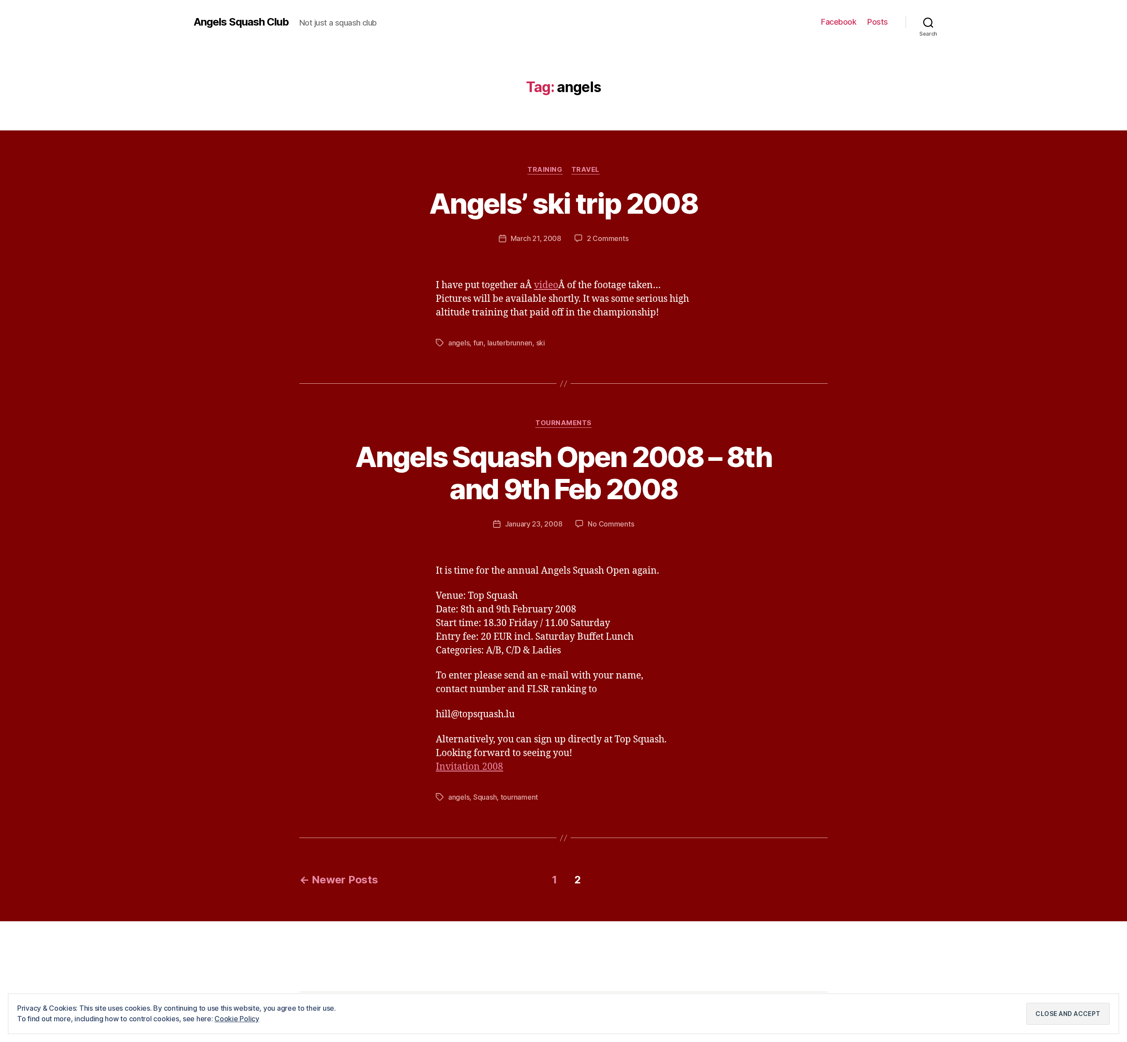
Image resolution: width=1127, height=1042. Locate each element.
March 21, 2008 (536, 238)
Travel (585, 170)
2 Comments (607, 238)
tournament (519, 797)
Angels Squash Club (241, 22)
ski (540, 342)
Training (544, 170)
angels (458, 342)
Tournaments (563, 423)
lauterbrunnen (510, 342)
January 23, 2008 (534, 523)
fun (478, 342)
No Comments (611, 523)
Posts (877, 21)
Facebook (838, 21)
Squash (485, 797)
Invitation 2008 (469, 767)
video (546, 285)
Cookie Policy (236, 1018)
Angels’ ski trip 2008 (563, 203)
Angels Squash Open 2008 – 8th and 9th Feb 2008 (563, 473)
